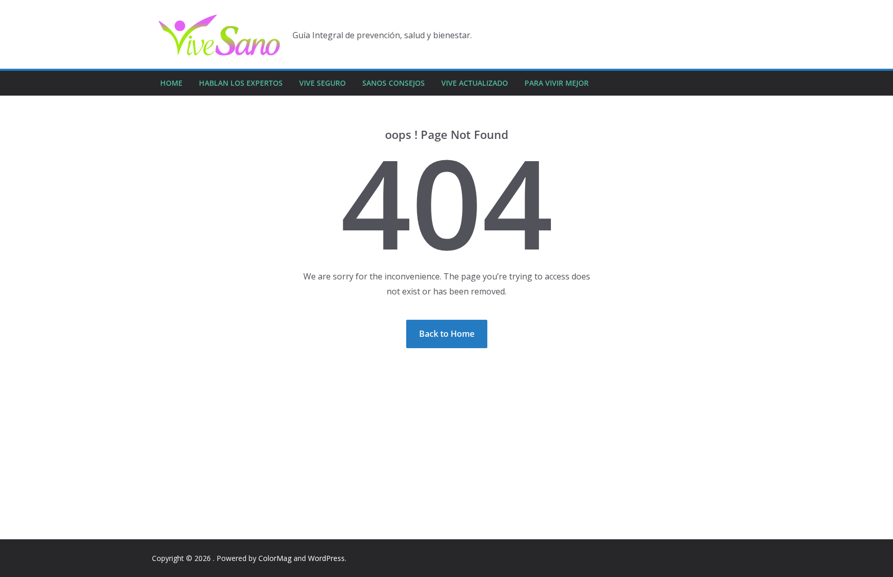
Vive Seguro (322, 83)
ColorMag (274, 558)
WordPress (326, 558)
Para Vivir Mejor (557, 83)
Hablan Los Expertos (241, 83)
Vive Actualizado (474, 83)
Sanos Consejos (393, 83)
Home (171, 83)
